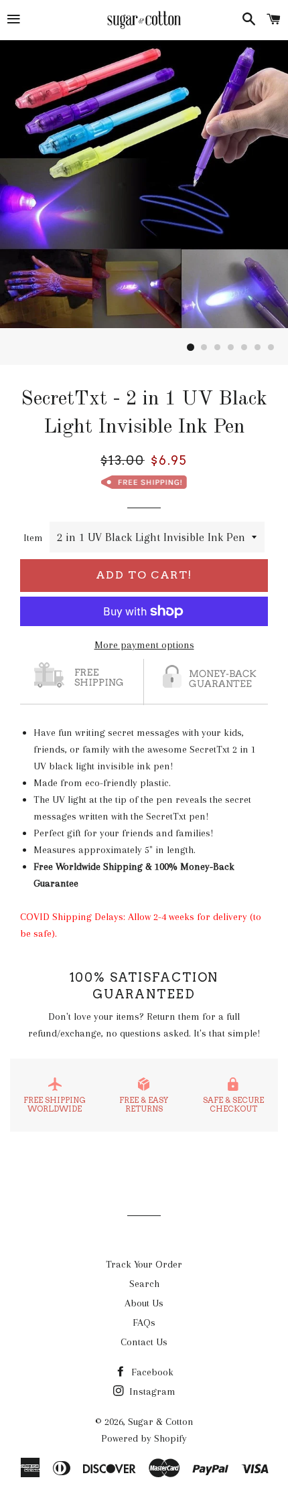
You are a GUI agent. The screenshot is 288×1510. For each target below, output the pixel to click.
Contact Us (144, 1342)
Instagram (151, 1391)
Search (144, 1284)
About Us (144, 1303)
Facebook (151, 1372)
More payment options (144, 645)
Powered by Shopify (144, 1438)
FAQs (144, 1322)
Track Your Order (144, 1264)
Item (33, 538)
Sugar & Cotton (161, 1422)
